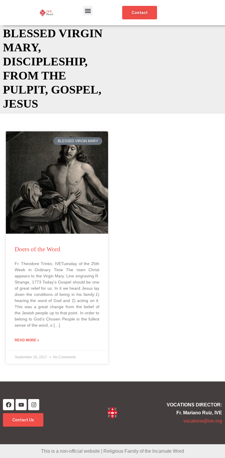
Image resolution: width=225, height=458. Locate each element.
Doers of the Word (37, 249)
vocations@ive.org (202, 420)
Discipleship (44, 61)
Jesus (20, 103)
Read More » (27, 340)
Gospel (74, 89)
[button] (88, 11)
